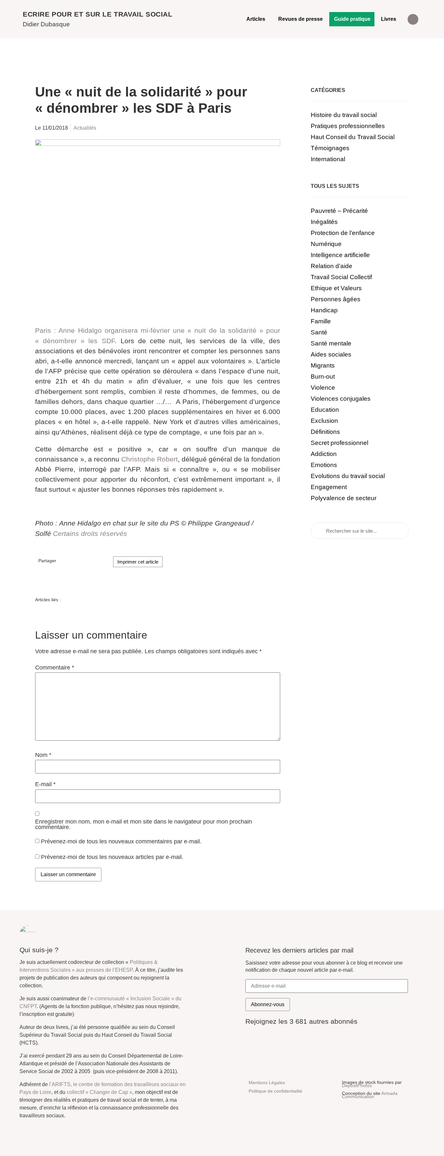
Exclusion (324, 420)
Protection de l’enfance (343, 232)
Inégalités (324, 221)
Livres (388, 19)
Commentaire (54, 668)
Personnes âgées (335, 299)
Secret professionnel (339, 442)
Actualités (84, 128)
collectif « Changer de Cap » (99, 1092)
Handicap (324, 310)
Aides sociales (331, 354)
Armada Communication (370, 1095)
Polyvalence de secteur (343, 498)
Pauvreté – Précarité (339, 210)
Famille (321, 321)
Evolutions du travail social (348, 476)
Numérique (326, 243)
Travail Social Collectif (341, 277)
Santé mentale (331, 343)
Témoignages (330, 148)
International (328, 159)
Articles (255, 19)
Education (325, 409)
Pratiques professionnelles (348, 126)
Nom (43, 755)
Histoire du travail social (344, 114)
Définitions (325, 431)
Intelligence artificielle (340, 255)
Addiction (324, 453)
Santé (319, 332)
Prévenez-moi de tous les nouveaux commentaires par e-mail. (121, 841)
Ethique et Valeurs (336, 288)
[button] (413, 19)
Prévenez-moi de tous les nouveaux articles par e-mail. (112, 857)
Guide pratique (352, 19)
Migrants (323, 365)
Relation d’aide (331, 266)
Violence (323, 387)
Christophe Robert (149, 459)
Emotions (324, 464)
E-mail (45, 784)
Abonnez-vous (267, 1004)
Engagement (329, 487)
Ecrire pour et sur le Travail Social (98, 14)
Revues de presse (300, 19)
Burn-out (323, 376)
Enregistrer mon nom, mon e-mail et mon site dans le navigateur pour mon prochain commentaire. (143, 824)
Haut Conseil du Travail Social (353, 137)
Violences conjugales (341, 398)
